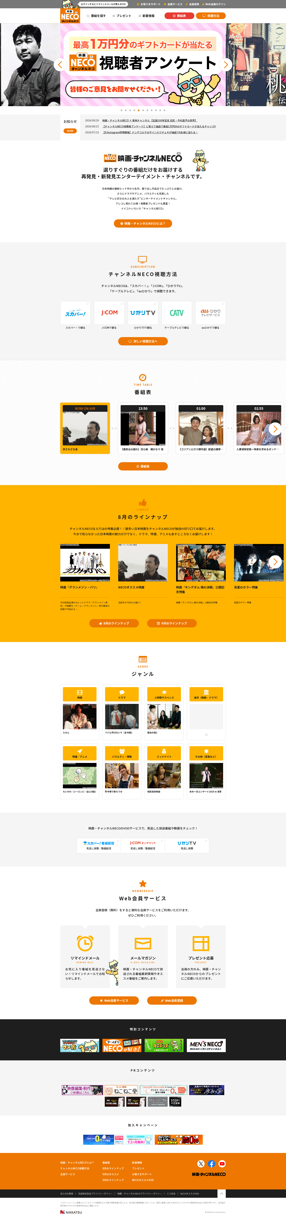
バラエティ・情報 (122, 756)
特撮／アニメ (79, 756)
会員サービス (67, 1174)
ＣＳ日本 (171, 1193)
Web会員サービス (116, 1000)
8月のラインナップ (116, 623)
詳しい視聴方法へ (145, 341)
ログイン (215, 4)
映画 (79, 697)
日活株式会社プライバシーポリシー (95, 1193)
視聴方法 (213, 15)
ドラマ (122, 697)
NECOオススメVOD (143, 1180)
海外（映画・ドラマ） (206, 697)
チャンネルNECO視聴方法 (74, 1168)
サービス (174, 4)
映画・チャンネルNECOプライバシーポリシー (140, 1193)
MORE (70, 130)
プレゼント (123, 15)
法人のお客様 (66, 1193)
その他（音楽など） (206, 756)
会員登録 (194, 4)
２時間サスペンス (164, 697)
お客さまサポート (150, 4)
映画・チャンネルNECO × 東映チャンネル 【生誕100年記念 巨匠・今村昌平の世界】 (149, 120)
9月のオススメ (110, 1174)
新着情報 (148, 15)
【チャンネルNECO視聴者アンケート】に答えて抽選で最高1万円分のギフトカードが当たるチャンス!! (159, 126)
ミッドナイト (164, 756)
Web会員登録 (173, 1000)
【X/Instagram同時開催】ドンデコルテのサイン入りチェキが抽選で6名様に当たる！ (150, 132)
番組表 (181, 15)
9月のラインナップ (174, 623)
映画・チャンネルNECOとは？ (145, 223)
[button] (60, 64)
